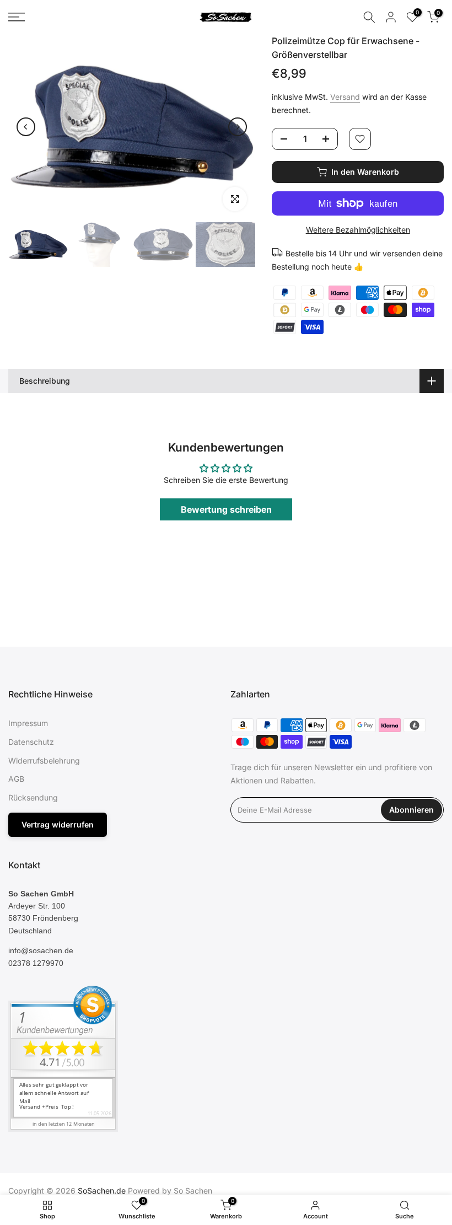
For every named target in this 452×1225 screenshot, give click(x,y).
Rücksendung (33, 797)
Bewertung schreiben (226, 509)
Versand (345, 96)
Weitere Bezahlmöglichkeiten (358, 229)
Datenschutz (31, 741)
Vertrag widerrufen (57, 824)
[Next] (237, 126)
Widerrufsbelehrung (44, 760)
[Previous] (26, 126)
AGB (16, 778)
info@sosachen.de (40, 950)
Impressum (28, 723)
